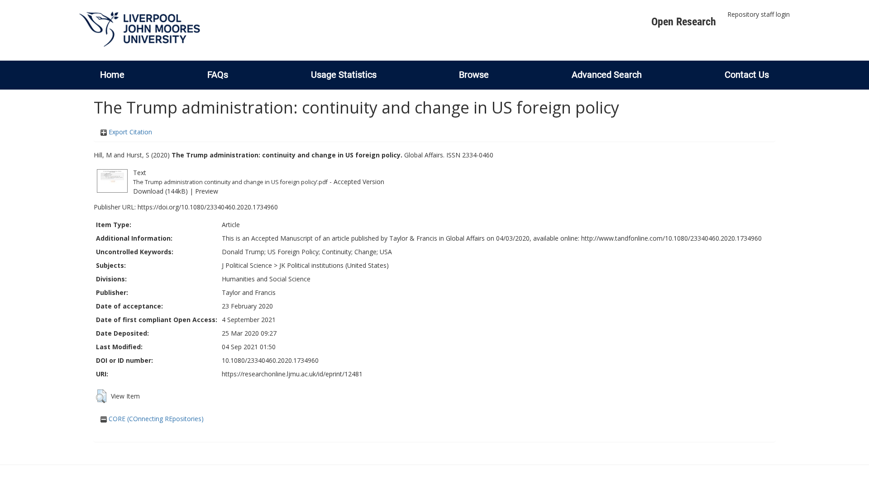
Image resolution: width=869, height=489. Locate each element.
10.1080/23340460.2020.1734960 (270, 360)
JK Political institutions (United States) (334, 265)
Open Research (683, 21)
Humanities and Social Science (266, 279)
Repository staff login (758, 14)
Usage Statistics (344, 74)
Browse (474, 74)
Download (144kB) (160, 191)
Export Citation (129, 132)
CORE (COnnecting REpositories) (155, 418)
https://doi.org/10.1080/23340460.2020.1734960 (208, 207)
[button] (101, 396)
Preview (206, 191)
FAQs (217, 74)
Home (112, 74)
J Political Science (247, 265)
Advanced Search (607, 74)
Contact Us (747, 74)
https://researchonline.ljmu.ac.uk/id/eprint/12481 (292, 374)
